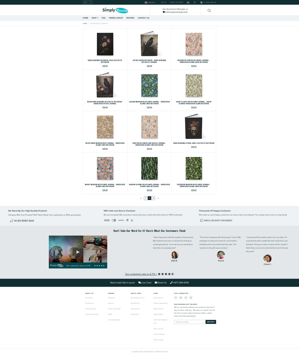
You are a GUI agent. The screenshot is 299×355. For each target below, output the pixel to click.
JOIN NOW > (211, 322)
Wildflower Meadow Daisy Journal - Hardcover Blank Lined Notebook (105, 144)
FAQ (103, 18)
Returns (111, 303)
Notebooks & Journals (99, 23)
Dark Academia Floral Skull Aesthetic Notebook (193, 143)
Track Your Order (114, 309)
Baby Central (158, 309)
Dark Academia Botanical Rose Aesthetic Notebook (105, 61)
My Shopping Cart (137, 298)
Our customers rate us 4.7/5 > (141, 274)
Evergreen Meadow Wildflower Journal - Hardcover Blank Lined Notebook (194, 185)
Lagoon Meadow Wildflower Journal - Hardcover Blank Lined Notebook (149, 102)
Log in (163, 2)
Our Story (89, 298)
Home (85, 18)
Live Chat (146, 282)
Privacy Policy (90, 309)
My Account (135, 309)
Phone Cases (159, 340)
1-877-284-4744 (181, 282)
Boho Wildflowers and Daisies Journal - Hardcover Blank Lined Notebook (149, 144)
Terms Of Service (91, 314)
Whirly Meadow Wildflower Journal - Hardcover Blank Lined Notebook (105, 185)
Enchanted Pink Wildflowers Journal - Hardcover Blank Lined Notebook (194, 61)
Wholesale (135, 314)
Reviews (130, 18)
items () (210, 2)
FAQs (110, 314)
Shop (94, 18)
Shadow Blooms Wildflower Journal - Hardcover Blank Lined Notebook (149, 185)
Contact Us (143, 18)
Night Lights (158, 314)
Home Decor (158, 298)
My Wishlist (135, 303)
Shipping (111, 298)
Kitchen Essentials (160, 303)
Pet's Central (159, 329)
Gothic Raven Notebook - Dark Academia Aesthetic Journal (149, 61)
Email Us (162, 282)
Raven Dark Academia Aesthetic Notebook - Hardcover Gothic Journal (105, 102)
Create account (176, 2)
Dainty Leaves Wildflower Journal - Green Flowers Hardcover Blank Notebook (193, 102)
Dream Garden (159, 334)
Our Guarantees (114, 320)
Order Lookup (116, 18)
